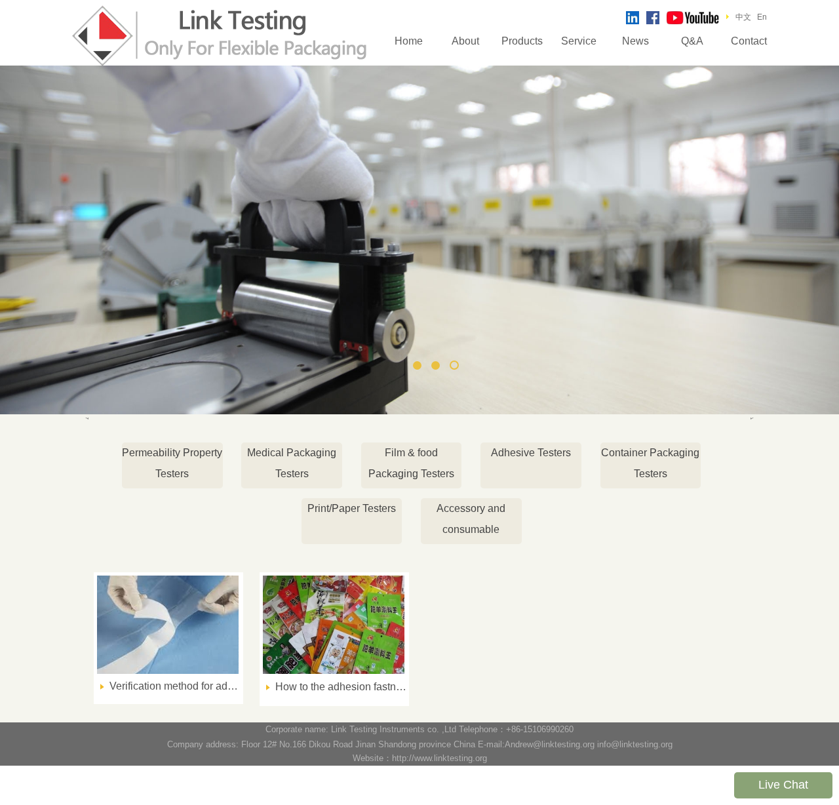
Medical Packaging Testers (291, 463)
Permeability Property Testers (172, 463)
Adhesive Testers (531, 452)
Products (522, 41)
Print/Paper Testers (351, 508)
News (635, 41)
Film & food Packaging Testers (411, 463)
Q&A (692, 41)
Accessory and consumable (471, 519)
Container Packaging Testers (650, 463)
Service (578, 41)
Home (409, 41)
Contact (749, 41)
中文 (743, 17)
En (762, 17)
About (465, 41)
